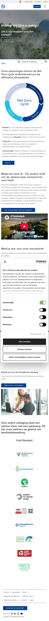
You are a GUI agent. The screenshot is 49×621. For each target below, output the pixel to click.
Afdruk (25, 592)
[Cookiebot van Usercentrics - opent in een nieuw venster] (35, 261)
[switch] (42, 310)
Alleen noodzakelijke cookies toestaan (24, 357)
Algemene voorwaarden (11, 596)
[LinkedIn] (15, 613)
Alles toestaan (24, 342)
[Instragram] (18, 613)
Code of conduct (27, 596)
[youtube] (21, 613)
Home (3, 63)
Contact (37, 6)
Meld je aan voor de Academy (13, 385)
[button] (20, 1)
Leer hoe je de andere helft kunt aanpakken (18, 210)
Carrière (37, 2)
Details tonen (36, 334)
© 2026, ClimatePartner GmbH (14, 617)
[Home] (4, 6)
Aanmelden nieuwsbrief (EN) (15, 608)
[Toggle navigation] (45, 6)
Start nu (7, 40)
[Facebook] (11, 613)
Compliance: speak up (11, 600)
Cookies (24, 600)
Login (45, 2)
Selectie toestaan (24, 349)
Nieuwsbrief (28, 2)
